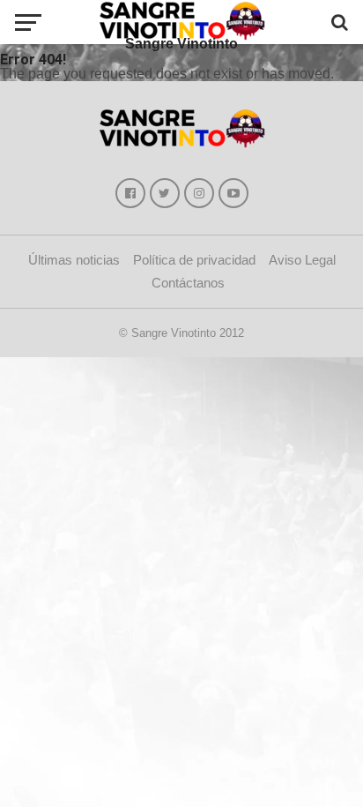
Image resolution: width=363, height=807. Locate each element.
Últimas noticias (74, 259)
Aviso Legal (302, 259)
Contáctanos (188, 282)
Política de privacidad (194, 259)
